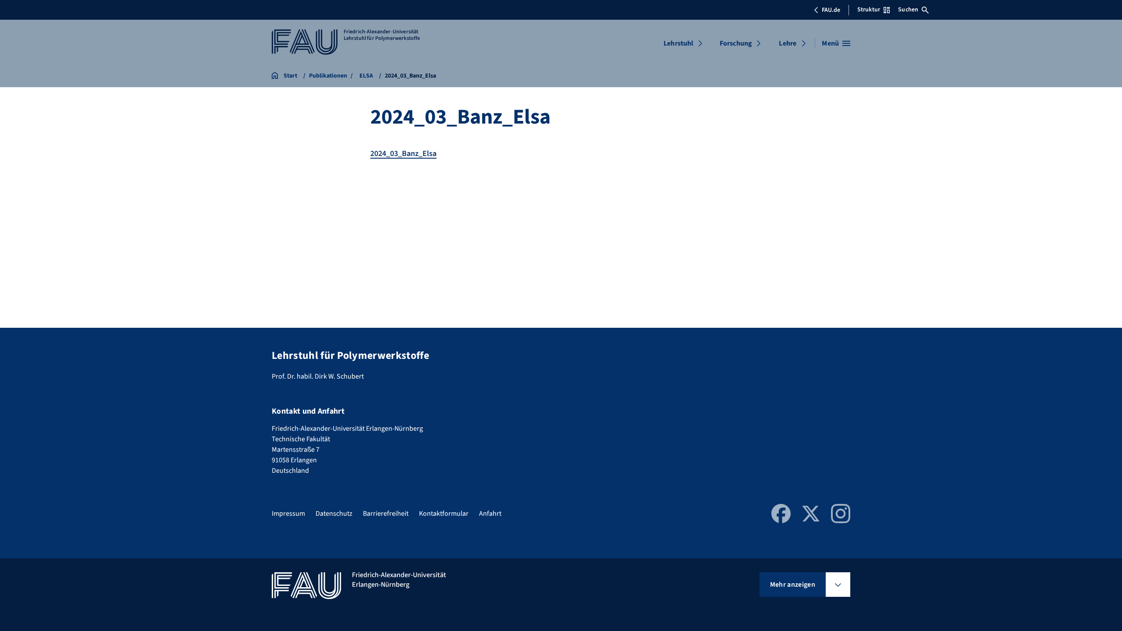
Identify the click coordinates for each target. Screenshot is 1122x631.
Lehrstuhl (678, 43)
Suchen (908, 9)
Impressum (288, 513)
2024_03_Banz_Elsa (403, 153)
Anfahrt (490, 513)
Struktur (868, 9)
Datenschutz (334, 513)
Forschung (736, 43)
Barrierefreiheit (385, 513)
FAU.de (831, 10)
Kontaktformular (444, 513)
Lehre (787, 43)
